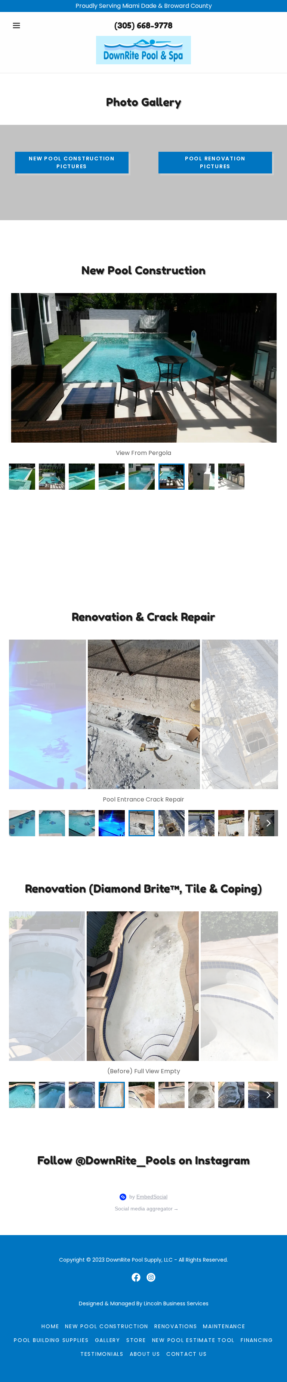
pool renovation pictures (215, 162)
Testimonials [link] (102, 1354)
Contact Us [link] (186, 1354)
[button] (29, 25)
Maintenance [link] (224, 1326)
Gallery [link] (107, 1340)
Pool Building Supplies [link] (51, 1340)
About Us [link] (145, 1354)
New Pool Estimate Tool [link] (193, 1340)
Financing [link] (257, 1340)
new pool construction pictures (72, 162)
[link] (143, 50)
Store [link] (136, 1340)
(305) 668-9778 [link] (143, 25)
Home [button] (50, 1326)
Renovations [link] (175, 1326)
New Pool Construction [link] (106, 1326)
